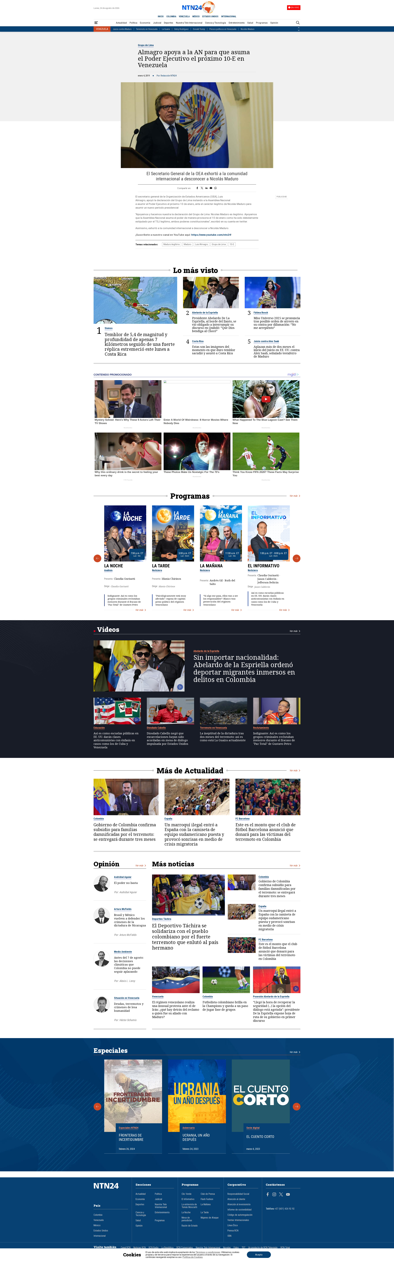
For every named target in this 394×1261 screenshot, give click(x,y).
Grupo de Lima (146, 45)
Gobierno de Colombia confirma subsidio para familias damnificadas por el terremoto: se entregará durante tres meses (125, 832)
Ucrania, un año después (196, 1137)
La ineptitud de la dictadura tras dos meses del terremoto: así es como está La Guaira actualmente (223, 737)
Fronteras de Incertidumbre (131, 1137)
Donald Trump (199, 29)
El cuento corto (260, 1137)
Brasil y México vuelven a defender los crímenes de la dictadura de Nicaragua (130, 920)
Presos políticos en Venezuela (222, 29)
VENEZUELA (184, 16)
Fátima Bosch (261, 312)
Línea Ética (232, 1225)
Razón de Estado (190, 1225)
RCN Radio (154, 1247)
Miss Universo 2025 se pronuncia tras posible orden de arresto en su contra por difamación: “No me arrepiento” (277, 322)
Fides (236, 1247)
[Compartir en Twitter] (202, 188)
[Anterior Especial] (97, 1106)
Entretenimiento (237, 23)
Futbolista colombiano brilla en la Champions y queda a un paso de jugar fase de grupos (225, 1005)
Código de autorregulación (239, 1215)
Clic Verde (186, 1194)
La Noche (113, 565)
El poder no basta (126, 883)
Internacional (100, 1236)
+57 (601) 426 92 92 (285, 1208)
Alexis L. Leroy (127, 980)
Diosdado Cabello (156, 727)
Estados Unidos (101, 1230)
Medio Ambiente (123, 951)
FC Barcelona (242, 818)
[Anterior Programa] (97, 558)
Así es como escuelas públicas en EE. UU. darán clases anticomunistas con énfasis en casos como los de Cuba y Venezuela (267, 598)
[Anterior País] (298, 27)
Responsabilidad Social (238, 1194)
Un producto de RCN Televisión (262, 1247)
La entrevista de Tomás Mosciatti (189, 1206)
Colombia (99, 818)
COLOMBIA (171, 16)
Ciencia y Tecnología (215, 23)
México (97, 1225)
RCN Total (285, 1247)
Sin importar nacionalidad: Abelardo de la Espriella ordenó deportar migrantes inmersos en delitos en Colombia (244, 668)
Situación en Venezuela (126, 997)
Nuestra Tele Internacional (189, 23)
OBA (229, 1236)
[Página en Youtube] (288, 1194)
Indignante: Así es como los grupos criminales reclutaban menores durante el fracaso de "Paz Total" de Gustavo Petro (124, 600)
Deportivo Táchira (161, 918)
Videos (108, 629)
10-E (232, 244)
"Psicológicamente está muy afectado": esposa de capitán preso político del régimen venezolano (170, 600)
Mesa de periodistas (187, 1219)
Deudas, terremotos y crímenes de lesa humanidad (128, 1007)
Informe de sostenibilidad (239, 1209)
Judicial (157, 23)
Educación (99, 727)
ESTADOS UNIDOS (210, 16)
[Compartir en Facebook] (197, 188)
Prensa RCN (232, 1230)
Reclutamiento (261, 727)
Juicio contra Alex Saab (266, 341)
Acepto (259, 1254)
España (168, 818)
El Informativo (263, 565)
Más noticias (173, 863)
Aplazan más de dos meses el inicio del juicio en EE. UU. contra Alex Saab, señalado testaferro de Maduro (277, 351)
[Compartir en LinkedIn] (206, 188)
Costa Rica (197, 341)
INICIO (161, 16)
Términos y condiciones (207, 1252)
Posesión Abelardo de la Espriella (271, 996)
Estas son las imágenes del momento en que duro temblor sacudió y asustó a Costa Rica (213, 350)
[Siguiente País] (298, 30)
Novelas (227, 1247)
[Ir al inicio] (111, 1190)
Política (133, 23)
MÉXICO (196, 16)
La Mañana (211, 565)
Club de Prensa (208, 1194)
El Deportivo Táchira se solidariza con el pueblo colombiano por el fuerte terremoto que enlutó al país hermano (185, 936)
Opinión (274, 23)
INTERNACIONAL (228, 16)
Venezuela (157, 996)
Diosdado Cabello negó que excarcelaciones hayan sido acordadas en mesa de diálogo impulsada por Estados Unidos (167, 739)
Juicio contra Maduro (122, 29)
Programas (262, 23)
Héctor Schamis (127, 1020)
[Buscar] (297, 23)
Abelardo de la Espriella (205, 312)
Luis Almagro (201, 244)
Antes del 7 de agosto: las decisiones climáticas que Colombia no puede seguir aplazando (129, 964)
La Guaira (166, 29)
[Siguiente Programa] (296, 558)
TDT (243, 1247)
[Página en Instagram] (274, 1194)
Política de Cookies (193, 1257)
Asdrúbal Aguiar (122, 877)
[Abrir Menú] (96, 23)
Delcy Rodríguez (181, 29)
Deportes (168, 23)
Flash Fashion (207, 1199)
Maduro (187, 244)
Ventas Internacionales (238, 1220)
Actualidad (121, 23)
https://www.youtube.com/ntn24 (211, 234)
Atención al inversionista (238, 1204)
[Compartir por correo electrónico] (211, 188)
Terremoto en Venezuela (146, 29)
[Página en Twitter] (281, 1194)
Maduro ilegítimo (171, 244)
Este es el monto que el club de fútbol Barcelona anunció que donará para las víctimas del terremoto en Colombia (265, 832)
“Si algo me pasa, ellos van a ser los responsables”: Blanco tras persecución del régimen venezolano (220, 600)
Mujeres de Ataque (210, 1217)
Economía (145, 23)
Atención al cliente (236, 1199)
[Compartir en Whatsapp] (215, 188)
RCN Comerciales (185, 1247)
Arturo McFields (122, 909)
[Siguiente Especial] (296, 1106)
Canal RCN (126, 1247)
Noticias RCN (139, 1247)
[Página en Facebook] (267, 1194)
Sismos (109, 328)
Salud (250, 23)
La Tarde (161, 565)
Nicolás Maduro (247, 29)
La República (167, 1247)
